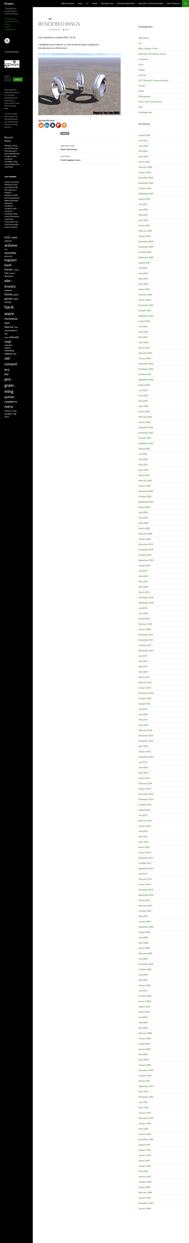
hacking (7, 302)
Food (141, 64)
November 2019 (146, 549)
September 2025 (146, 193)
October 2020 (145, 496)
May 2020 (143, 517)
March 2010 (144, 900)
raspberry (10, 401)
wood (6, 417)
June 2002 (143, 1022)
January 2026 (145, 172)
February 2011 (145, 879)
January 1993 (145, 1134)
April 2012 (143, 842)
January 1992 (145, 1150)
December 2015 (146, 735)
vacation (8, 414)
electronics (10, 283)
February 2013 (145, 820)
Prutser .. (9, 3)
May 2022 (143, 401)
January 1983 (145, 1208)
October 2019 (145, 555)
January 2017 (145, 687)
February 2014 (145, 783)
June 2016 (143, 714)
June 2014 (143, 767)
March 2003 (144, 1012)
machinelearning (11, 332)
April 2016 (143, 725)
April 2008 (143, 942)
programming (9, 385)
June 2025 (143, 209)
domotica (8, 276)
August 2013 (144, 810)
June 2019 (143, 576)
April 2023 (143, 342)
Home (94, 3)
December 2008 (146, 927)
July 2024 (143, 268)
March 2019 (144, 592)
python (9, 397)
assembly (10, 252)
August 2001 (144, 1043)
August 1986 (144, 1187)
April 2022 (143, 406)
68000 (14, 237)
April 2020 (143, 523)
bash (8, 265)
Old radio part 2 (10, 151)
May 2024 (143, 278)
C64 (6, 273)
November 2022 (146, 369)
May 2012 (143, 836)
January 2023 (145, 358)
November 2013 (146, 799)
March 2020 (144, 528)
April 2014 (143, 772)
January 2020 (145, 539)
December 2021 (146, 427)
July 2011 (143, 873)
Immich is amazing (11, 182)
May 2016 (143, 719)
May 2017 (143, 666)
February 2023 (145, 353)
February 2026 (145, 167)
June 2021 (143, 459)
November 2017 (146, 640)
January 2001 (145, 1049)
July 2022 (143, 390)
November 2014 (146, 757)
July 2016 (143, 709)
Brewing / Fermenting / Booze (152, 54)
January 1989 (145, 1166)
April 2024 (143, 284)
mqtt (7, 341)
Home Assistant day (11, 153)
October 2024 (145, 252)
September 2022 (146, 379)
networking (9, 350)
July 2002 (143, 1017)
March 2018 (144, 618)
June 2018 (143, 613)
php (6, 374)
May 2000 (143, 1054)
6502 (7, 237)
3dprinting (143, 38)
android (8, 241)
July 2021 (143, 454)
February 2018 (145, 624)
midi (6, 337)
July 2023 (143, 326)
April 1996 (143, 1107)
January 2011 (145, 884)
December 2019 (146, 544)
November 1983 (146, 1203)
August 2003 (144, 1006)
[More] (64, 125)
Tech (141, 107)
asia (5, 249)
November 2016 (146, 693)
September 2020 (146, 501)
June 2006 (143, 974)
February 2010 (145, 905)
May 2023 (143, 337)
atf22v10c (8, 256)
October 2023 (145, 310)
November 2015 (146, 741)
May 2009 (143, 916)
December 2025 (146, 177)
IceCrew (142, 75)
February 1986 (145, 1192)
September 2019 (146, 560)
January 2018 (145, 629)
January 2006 (145, 985)
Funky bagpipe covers (70, 158)
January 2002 (145, 1038)
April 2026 (143, 156)
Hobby (142, 69)
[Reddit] (41, 125)
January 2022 (145, 422)
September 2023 (146, 316)
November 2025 (146, 183)
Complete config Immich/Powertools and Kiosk (11, 164)
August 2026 (144, 135)
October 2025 (145, 188)
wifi (14, 414)
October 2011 (145, 863)
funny (8, 294)
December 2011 (146, 857)
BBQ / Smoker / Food (148, 48)
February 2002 (145, 1033)
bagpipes (10, 260)
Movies (142, 85)
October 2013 (145, 804)
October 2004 (145, 996)
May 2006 (143, 980)
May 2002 (143, 1027)
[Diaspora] (52, 125)
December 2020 (146, 491)
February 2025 (145, 231)
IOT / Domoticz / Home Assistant (153, 80)
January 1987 (145, 1176)
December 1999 (146, 1070)
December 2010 (146, 889)
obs (14, 354)
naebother (8, 345)
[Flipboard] (58, 125)
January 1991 (145, 1155)
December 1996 (146, 1097)
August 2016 (144, 703)
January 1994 (145, 1123)
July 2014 (143, 762)
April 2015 (143, 746)
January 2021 (145, 486)
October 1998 (145, 1075)
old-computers (11, 364)
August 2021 (144, 448)
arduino (10, 245)
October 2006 (145, 969)
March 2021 (144, 475)
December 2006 (146, 964)
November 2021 (146, 432)
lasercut (8, 326)
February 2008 (145, 953)
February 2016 (145, 730)
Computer (143, 59)
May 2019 (143, 581)
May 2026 (143, 151)
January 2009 (145, 921)
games (8, 298)
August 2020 (144, 507)
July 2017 (143, 656)
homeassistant (11, 320)
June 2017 (143, 661)
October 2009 (145, 911)
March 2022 (144, 411)
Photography (144, 96)
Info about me (107, 3)
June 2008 (143, 937)
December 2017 (146, 634)
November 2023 (146, 305)
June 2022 (143, 395)
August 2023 (144, 321)
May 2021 (143, 464)
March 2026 (144, 161)
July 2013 (143, 815)
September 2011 (146, 868)
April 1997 (143, 1091)
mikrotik (14, 337)
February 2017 (145, 682)
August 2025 (144, 199)
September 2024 (146, 257)
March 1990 (144, 1160)
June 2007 (143, 958)
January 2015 (145, 751)
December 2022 (146, 363)
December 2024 (146, 241)
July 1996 (143, 1102)
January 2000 (145, 1065)
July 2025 (143, 204)
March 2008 (144, 948)
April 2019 (143, 586)
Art (50, 19)
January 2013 (145, 826)
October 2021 (145, 438)
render (65, 133)
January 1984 (145, 1198)
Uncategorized (145, 112)
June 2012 (143, 831)
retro (8, 406)
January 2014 (145, 788)
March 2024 (144, 289)
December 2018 (146, 597)
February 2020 (145, 533)
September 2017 (146, 650)
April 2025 (143, 220)
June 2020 (143, 512)
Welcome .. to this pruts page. (150, 3)
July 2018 (143, 608)
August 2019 (144, 565)
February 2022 (145, 416)
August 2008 (144, 932)
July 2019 (143, 571)
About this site (67, 3)
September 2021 (146, 443)
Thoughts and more (125, 3)
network (7, 348)
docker (12, 273)
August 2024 (144, 262)
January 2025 (145, 236)
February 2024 (145, 294)
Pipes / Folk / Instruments (150, 101)
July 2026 (143, 140)
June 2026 (143, 145)
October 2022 (145, 374)
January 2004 (145, 1001)
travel (14, 411)
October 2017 (145, 645)
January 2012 (145, 852)
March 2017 (144, 677)
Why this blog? (173, 3)
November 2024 (146, 246)
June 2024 (143, 273)
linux (16, 327)
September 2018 (146, 602)
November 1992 (146, 1139)
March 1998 (144, 1081)
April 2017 (143, 671)
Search (7, 76)
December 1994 (146, 1118)
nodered (8, 353)
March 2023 (144, 347)
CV (87, 3)
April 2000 (143, 1059)
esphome (8, 290)
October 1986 (145, 1182)
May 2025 (143, 215)
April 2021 (143, 470)
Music (141, 91)
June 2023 (143, 331)
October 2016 (145, 698)
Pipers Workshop (69, 148)
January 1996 (145, 1112)
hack (15, 299)
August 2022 (144, 385)
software (7, 411)
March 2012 (144, 847)
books (16, 270)
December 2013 (146, 794)
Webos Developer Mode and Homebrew (11, 203)
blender (8, 269)
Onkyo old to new (11, 222)
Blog (80, 3)
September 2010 (146, 895)
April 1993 (143, 1128)
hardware (9, 310)
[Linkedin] (46, 125)
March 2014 (144, 778)
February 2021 (145, 480)
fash (67, 29)
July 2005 (143, 990)
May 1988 (143, 1171)
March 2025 (144, 225)
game (15, 294)
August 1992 (144, 1144)
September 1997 (146, 1086)
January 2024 (145, 300)
